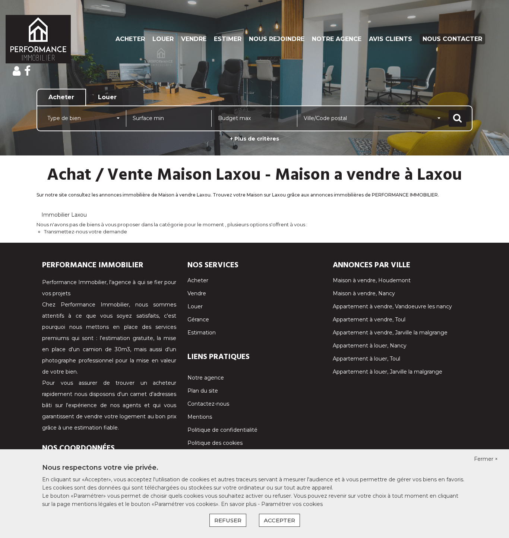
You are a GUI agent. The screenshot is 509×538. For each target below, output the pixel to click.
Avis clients (390, 39)
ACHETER (130, 39)
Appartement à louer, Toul (366, 358)
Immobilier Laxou (64, 214)
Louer (195, 306)
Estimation (201, 332)
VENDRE (193, 39)
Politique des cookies (215, 443)
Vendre (196, 293)
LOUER (163, 39)
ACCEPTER (279, 520)
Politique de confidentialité (222, 430)
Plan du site (202, 390)
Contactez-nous (208, 403)
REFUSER (227, 520)
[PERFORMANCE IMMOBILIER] (46, 39)
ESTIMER (227, 39)
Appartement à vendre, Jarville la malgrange (390, 332)
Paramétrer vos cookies (292, 504)
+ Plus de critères (254, 138)
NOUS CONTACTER (452, 39)
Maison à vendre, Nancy (364, 293)
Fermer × (486, 459)
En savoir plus (239, 504)
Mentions (199, 416)
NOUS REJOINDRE (276, 39)
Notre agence (205, 377)
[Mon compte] (16, 71)
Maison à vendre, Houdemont (372, 280)
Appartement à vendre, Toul (369, 319)
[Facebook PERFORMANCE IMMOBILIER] (27, 71)
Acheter (197, 280)
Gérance (198, 319)
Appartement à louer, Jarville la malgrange (387, 371)
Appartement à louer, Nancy (370, 345)
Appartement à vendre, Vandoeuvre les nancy (392, 306)
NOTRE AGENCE (336, 39)
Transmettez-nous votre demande (85, 232)
